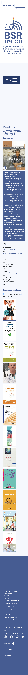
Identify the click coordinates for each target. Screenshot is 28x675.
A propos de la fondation (10, 603)
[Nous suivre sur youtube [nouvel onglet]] (17, 636)
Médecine (5, 253)
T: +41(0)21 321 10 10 (10, 598)
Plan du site (7, 649)
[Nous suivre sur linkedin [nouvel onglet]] (23, 636)
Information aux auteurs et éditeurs (13, 625)
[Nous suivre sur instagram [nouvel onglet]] (5, 636)
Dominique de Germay (9, 245)
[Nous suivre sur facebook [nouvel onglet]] (11, 636)
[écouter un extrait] (5, 168)
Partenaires (7, 614)
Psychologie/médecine (9, 249)
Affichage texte (8, 296)
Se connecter (20, 9)
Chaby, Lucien (8, 138)
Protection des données (10, 617)
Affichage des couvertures (12, 294)
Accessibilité (7, 643)
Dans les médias (8, 611)
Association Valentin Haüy (10, 273)
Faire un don (7, 655)
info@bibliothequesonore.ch (11, 600)
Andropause (12, 253)
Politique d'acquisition (10, 609)
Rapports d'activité (9, 606)
